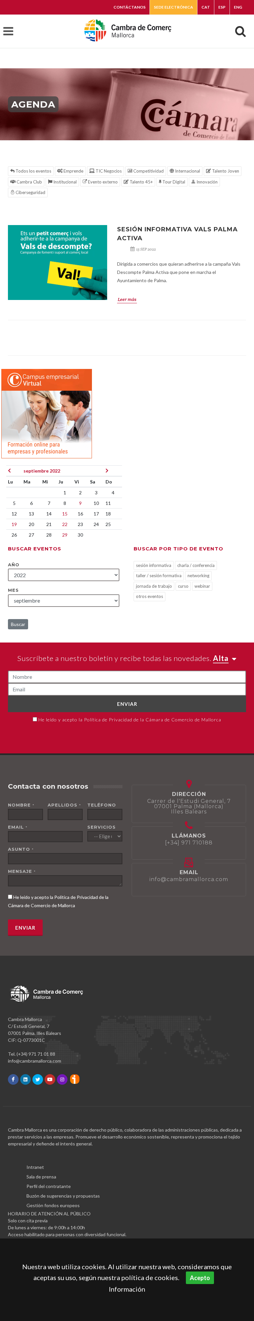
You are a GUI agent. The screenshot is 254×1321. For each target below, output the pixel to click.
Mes (13, 590)
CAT (205, 7)
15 (64, 513)
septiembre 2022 (41, 471)
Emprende (73, 171)
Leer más (127, 299)
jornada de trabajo (154, 586)
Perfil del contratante (48, 1186)
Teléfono (101, 805)
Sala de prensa (41, 1176)
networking (198, 575)
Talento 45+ (141, 181)
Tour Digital (173, 181)
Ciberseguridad (30, 192)
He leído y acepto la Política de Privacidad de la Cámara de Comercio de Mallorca (129, 719)
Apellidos (64, 805)
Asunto (21, 849)
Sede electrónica (173, 7)
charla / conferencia (196, 565)
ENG (238, 7)
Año (14, 564)
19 (14, 524)
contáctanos (129, 7)
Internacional (187, 171)
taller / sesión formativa (159, 575)
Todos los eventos (33, 171)
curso (183, 586)
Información (127, 1289)
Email (17, 827)
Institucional (64, 181)
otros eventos (149, 596)
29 (64, 535)
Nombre (21, 805)
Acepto (200, 1277)
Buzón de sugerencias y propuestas (63, 1196)
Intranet (35, 1167)
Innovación (206, 181)
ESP (222, 7)
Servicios (101, 827)
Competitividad (148, 171)
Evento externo (102, 181)
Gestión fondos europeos (53, 1205)
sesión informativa (153, 565)
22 (64, 524)
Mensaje (22, 871)
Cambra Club (29, 181)
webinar (202, 586)
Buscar (18, 624)
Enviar (127, 704)
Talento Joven (225, 171)
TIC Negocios (108, 171)
